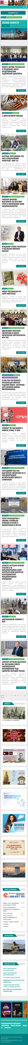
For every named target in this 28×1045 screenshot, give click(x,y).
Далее (3, 697)
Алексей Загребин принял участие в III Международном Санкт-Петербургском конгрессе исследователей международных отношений (13, 572)
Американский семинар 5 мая (12, 620)
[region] (14, 1010)
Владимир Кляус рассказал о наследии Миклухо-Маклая (14, 248)
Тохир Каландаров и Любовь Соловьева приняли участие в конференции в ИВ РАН (11, 521)
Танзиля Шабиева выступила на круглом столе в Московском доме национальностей (13, 202)
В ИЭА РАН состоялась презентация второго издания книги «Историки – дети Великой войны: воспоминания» (14, 385)
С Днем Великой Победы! (12, 115)
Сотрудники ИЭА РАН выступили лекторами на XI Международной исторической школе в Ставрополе (14, 475)
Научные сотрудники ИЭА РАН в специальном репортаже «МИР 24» (13, 158)
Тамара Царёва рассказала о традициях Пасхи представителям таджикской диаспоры (13, 70)
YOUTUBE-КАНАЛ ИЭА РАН (11, 977)
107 (25, 695)
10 (18, 695)
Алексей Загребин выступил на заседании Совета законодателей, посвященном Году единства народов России (14, 666)
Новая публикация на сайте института (11, 292)
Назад (3, 695)
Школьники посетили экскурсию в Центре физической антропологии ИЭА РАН (13, 334)
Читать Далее (21, 90)
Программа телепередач (11, 720)
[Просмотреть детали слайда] (6, 1010)
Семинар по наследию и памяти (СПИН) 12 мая (12, 429)
